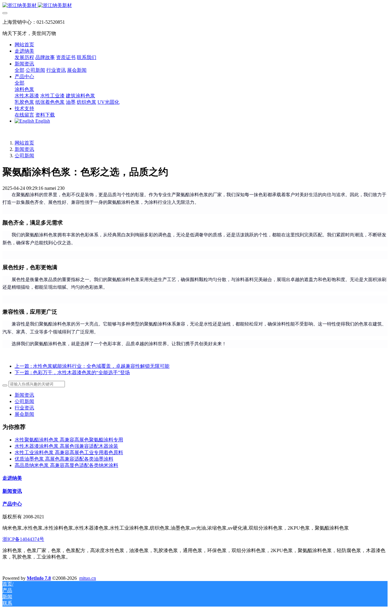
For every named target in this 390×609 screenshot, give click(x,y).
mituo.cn (87, 578)
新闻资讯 (24, 149)
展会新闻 (24, 414)
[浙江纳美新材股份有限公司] (195, 5)
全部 (19, 70)
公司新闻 (24, 155)
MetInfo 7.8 (39, 578)
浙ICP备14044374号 (23, 539)
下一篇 (72, 372)
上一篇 (92, 366)
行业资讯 (24, 407)
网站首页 (24, 44)
